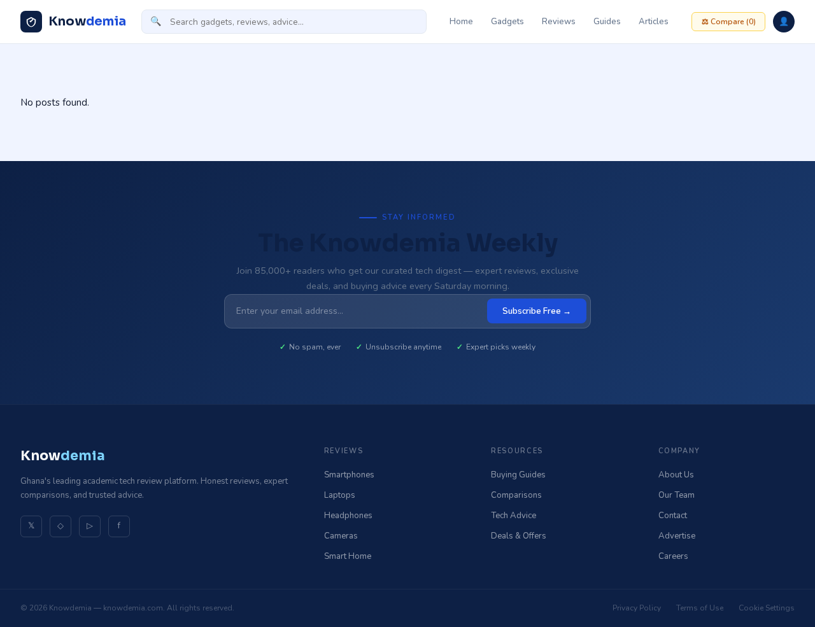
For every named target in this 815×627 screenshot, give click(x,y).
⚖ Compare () (729, 22)
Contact (672, 515)
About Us (676, 475)
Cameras (341, 536)
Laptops (339, 495)
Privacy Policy (637, 608)
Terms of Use (699, 608)
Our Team (676, 495)
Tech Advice (513, 515)
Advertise (676, 536)
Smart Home (347, 556)
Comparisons (516, 495)
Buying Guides (518, 475)
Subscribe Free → (536, 311)
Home (461, 21)
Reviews (559, 21)
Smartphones (349, 475)
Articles (654, 21)
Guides (607, 21)
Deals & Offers (518, 536)
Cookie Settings (767, 608)
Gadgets (507, 21)
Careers (673, 556)
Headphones (348, 515)
